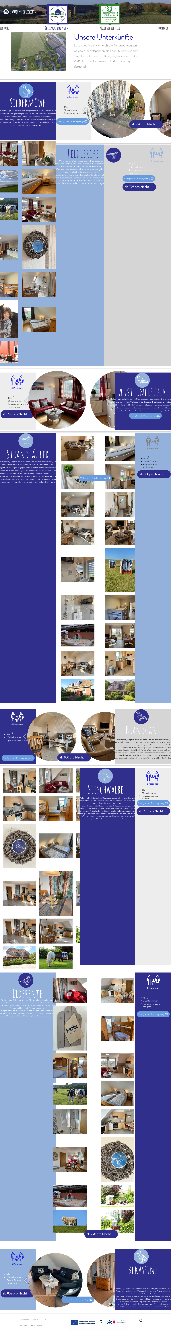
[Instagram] (6, 11)
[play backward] (84, 109)
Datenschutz (37, 1319)
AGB (47, 1319)
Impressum (24, 1319)
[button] (116, 109)
